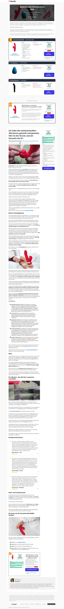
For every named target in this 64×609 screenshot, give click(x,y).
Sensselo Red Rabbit (29, 210)
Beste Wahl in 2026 (30, 39)
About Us (22, 604)
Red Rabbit (25, 169)
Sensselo (36, 223)
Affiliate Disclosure (38, 12)
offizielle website (21, 542)
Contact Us (44, 604)
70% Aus (49, 50)
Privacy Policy (32, 604)
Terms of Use (27, 604)
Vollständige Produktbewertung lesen (14, 54)
